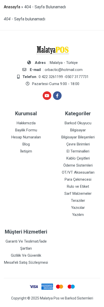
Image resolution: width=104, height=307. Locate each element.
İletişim (26, 151)
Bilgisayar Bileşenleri (78, 137)
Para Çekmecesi (78, 179)
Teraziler (78, 200)
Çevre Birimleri (78, 144)
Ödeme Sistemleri (78, 165)
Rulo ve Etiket (78, 186)
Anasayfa (12, 7)
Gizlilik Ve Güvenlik (26, 255)
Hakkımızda (26, 123)
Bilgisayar (78, 130)
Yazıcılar (78, 207)
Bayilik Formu (26, 130)
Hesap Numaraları (26, 137)
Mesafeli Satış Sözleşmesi (26, 262)
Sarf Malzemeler (78, 193)
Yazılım (78, 214)
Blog (26, 144)
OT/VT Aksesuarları (78, 172)
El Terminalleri (78, 151)
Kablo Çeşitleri (78, 158)
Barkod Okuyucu (78, 123)
